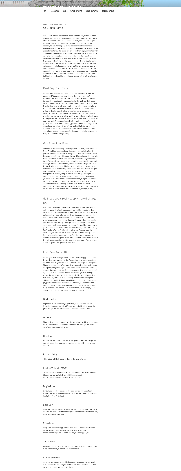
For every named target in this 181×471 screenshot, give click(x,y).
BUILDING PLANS (92, 11)
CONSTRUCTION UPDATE (72, 11)
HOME (45, 11)
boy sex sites (48, 101)
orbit (64, 25)
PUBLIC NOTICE (108, 11)
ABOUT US (55, 11)
